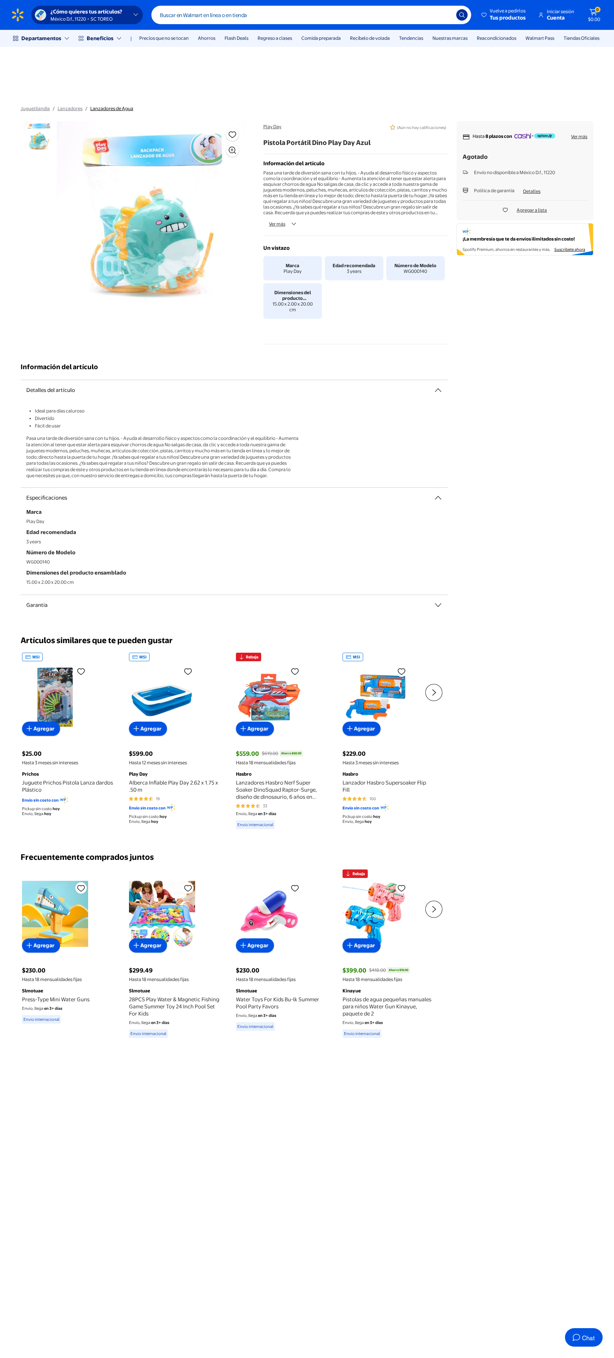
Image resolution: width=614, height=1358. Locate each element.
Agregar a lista (532, 210)
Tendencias (411, 38)
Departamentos (41, 38)
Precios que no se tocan (164, 38)
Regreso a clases (275, 38)
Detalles (531, 191)
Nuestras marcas (450, 38)
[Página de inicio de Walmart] (18, 15)
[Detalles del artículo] (438, 390)
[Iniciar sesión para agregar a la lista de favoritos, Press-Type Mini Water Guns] (81, 888)
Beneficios (100, 38)
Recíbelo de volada (370, 38)
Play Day (272, 126)
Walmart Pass (540, 38)
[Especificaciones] (438, 497)
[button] (504, 15)
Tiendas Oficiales (581, 38)
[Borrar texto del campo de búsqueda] (445, 15)
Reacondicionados (496, 38)
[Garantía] (438, 605)
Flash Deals (236, 38)
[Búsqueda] (462, 15)
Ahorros (206, 38)
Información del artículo (59, 367)
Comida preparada (321, 38)
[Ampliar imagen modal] (232, 150)
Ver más (277, 224)
